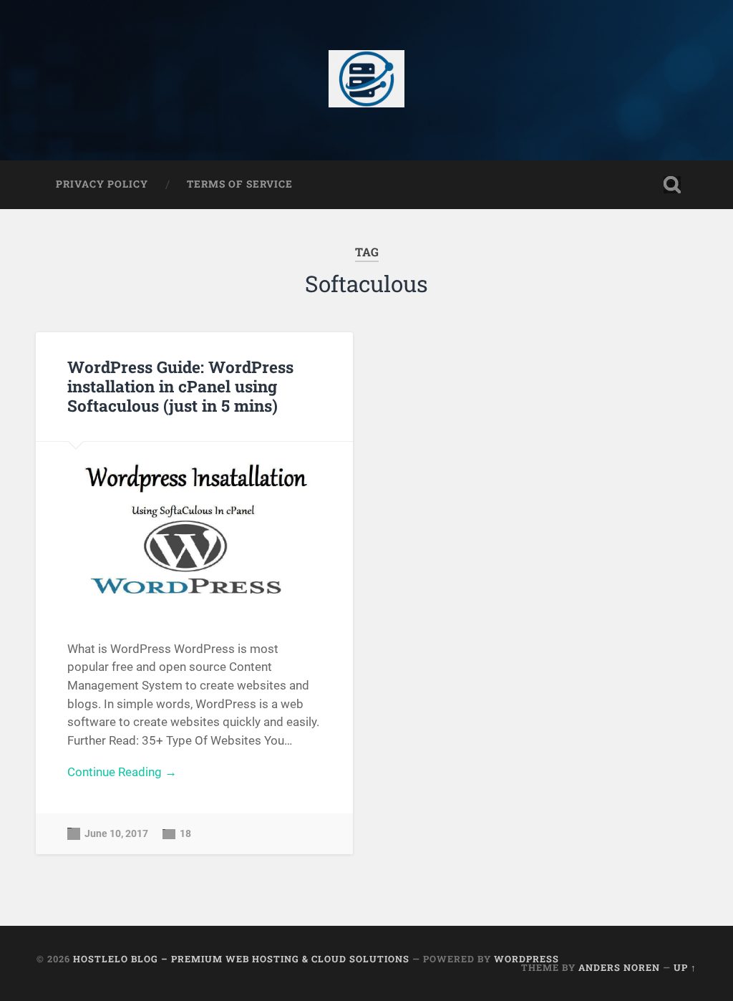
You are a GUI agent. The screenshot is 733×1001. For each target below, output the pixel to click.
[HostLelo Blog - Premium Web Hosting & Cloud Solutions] (367, 80)
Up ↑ (685, 967)
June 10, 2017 (116, 834)
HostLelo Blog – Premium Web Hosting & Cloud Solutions (241, 958)
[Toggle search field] (672, 184)
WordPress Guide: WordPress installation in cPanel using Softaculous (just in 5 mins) (180, 386)
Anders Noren (619, 967)
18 (185, 834)
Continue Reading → (122, 772)
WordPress (526, 958)
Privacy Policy (102, 184)
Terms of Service (240, 184)
